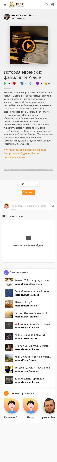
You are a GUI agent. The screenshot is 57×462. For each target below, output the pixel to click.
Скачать (30, 192)
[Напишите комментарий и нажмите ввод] (28, 206)
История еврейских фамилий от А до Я (23, 74)
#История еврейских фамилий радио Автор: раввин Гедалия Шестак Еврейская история (25, 153)
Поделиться (22, 184)
